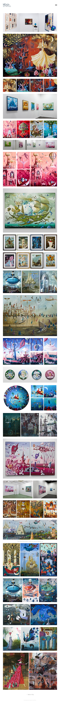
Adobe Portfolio (32, 700)
